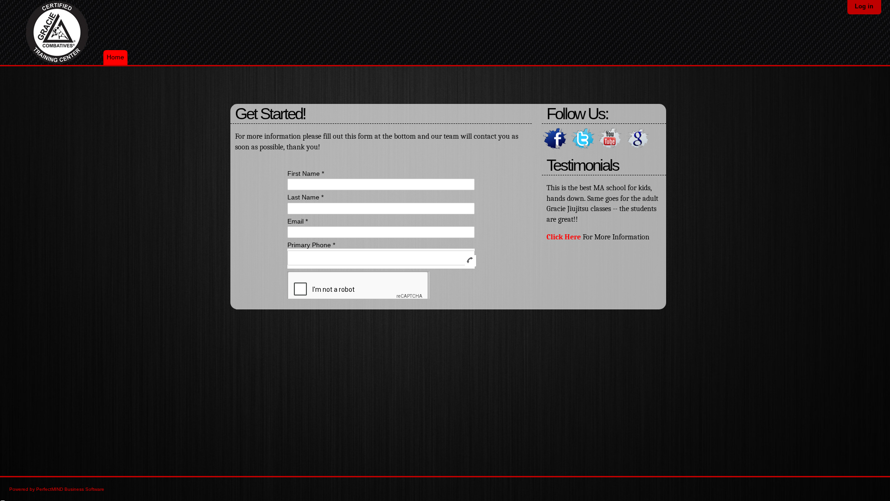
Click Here (564, 237)
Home (115, 57)
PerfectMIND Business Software (70, 489)
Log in (864, 6)
